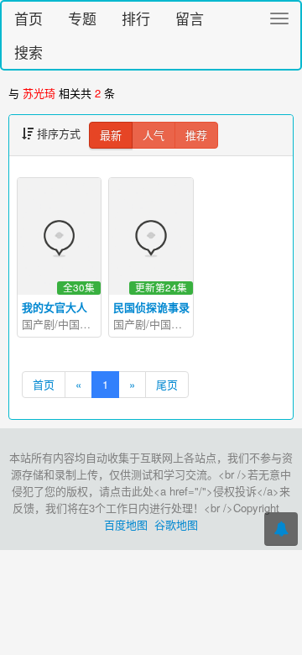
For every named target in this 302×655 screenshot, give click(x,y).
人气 (153, 135)
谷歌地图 (176, 524)
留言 (189, 18)
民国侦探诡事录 (151, 307)
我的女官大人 (54, 307)
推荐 (196, 135)
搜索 (28, 51)
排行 (136, 18)
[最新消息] (281, 529)
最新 (111, 135)
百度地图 (126, 524)
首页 (28, 18)
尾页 (167, 384)
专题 (82, 18)
